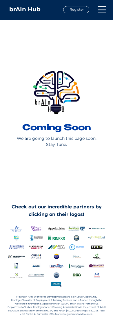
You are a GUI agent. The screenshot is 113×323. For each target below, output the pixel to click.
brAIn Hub (25, 9)
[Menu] (102, 10)
